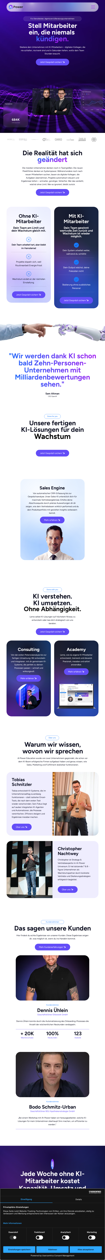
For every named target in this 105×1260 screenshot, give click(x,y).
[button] (85, 997)
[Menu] (93, 7)
